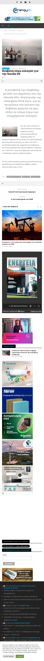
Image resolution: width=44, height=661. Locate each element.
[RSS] (30, 2)
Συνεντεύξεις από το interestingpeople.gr (22, 638)
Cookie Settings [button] (8, 656)
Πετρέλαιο (6, 68)
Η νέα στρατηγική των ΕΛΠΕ (22, 198)
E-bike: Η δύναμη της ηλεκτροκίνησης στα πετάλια (20, 614)
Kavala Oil (26, 176)
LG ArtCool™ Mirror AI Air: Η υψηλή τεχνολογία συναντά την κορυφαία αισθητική (25, 352)
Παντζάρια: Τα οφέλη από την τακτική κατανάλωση (20, 596)
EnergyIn (22, 68)
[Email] (25, 2)
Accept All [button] (20, 656)
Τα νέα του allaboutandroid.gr (17, 623)
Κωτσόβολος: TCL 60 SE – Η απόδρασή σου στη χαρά (21, 632)
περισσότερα (41, 81)
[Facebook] (17, 2)
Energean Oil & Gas (14, 176)
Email (4, 555)
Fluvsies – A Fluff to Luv (11, 635)
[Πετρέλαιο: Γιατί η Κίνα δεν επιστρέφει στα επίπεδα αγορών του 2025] (22, 225)
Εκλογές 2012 (35, 176)
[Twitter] (21, 2)
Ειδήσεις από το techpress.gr (17, 605)
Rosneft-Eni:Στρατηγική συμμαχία (22, 191)
